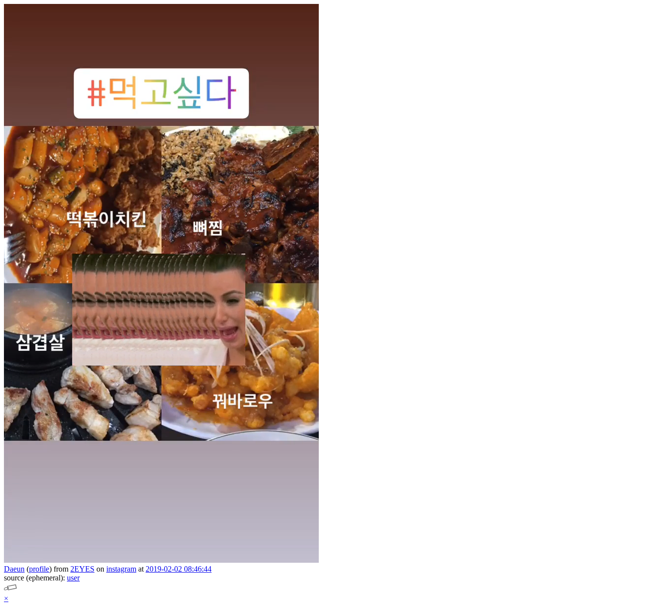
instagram (121, 569)
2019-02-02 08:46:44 (179, 569)
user (73, 578)
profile (39, 569)
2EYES (82, 569)
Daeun (14, 569)
